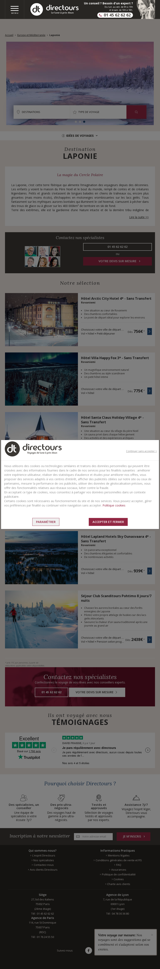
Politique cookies (113, 505)
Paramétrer (46, 522)
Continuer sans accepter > (141, 451)
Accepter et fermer (108, 522)
